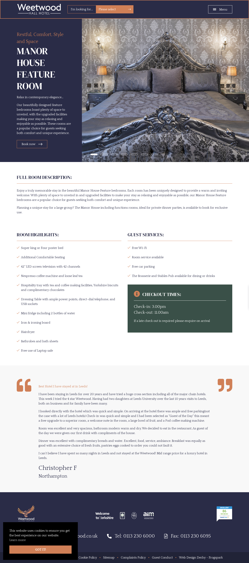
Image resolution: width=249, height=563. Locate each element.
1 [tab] (93, 154)
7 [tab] (154, 154)
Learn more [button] (17, 540)
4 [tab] (124, 154)
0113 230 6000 (139, 536)
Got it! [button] (40, 549)
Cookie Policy (88, 557)
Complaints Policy (133, 557)
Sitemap (109, 557)
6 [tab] (144, 154)
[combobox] (114, 9)
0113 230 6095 (196, 536)
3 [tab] (114, 154)
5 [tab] (134, 154)
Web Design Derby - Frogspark (201, 557)
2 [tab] (104, 154)
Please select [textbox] (107, 9)
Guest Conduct (162, 557)
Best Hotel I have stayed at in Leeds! (63, 386)
